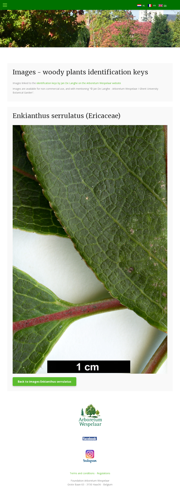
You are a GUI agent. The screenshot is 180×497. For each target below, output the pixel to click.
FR (154, 6)
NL (144, 6)
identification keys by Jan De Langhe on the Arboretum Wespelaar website (79, 83)
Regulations (103, 473)
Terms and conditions (82, 473)
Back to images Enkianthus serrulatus (44, 381)
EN (165, 6)
